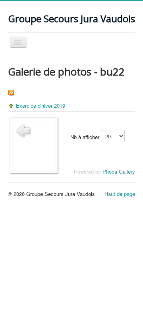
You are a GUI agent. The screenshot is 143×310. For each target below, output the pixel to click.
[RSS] (11, 91)
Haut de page (119, 194)
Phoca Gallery (118, 171)
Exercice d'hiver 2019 (40, 105)
